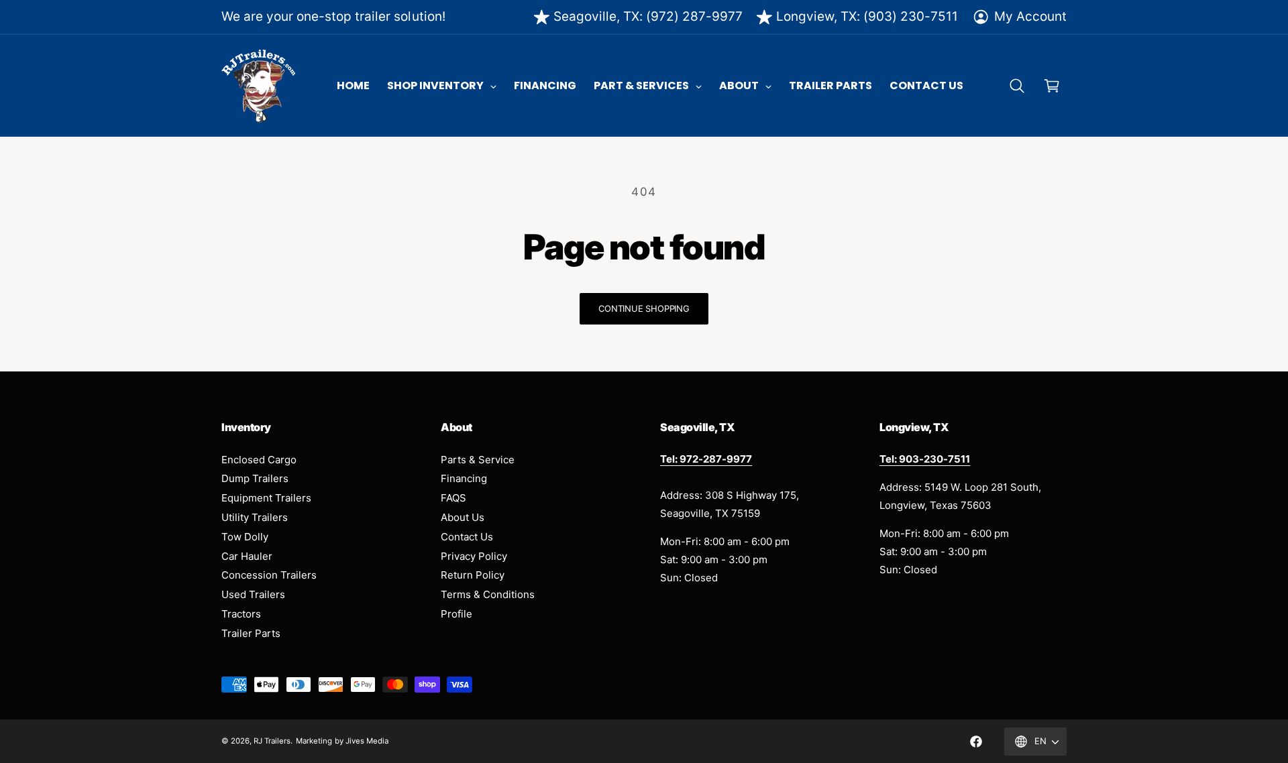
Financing (464, 478)
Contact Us (467, 536)
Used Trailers (253, 594)
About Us (462, 517)
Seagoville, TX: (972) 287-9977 (648, 16)
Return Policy (472, 575)
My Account (1030, 16)
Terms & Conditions (488, 594)
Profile (456, 613)
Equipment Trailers (266, 497)
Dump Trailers (254, 478)
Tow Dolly (244, 536)
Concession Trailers (269, 575)
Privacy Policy (474, 556)
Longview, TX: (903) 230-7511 (867, 16)
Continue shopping (644, 308)
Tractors (241, 613)
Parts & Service (478, 459)
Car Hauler (246, 556)
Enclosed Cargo (259, 459)
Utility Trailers (254, 517)
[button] (1017, 85)
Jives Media (366, 741)
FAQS (453, 497)
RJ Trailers (272, 741)
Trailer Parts (250, 633)
